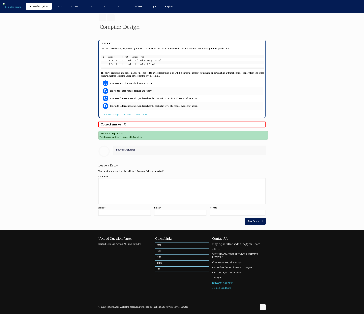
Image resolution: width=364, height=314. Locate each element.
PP (232, 283)
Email (157, 208)
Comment (103, 176)
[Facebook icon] (253, 306)
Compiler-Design (111, 114)
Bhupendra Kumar (125, 150)
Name (102, 208)
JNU (159, 257)
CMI (159, 245)
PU (158, 269)
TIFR (159, 263)
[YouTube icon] (256, 306)
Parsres (127, 114)
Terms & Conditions (221, 288)
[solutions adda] (12, 6)
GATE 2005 (141, 114)
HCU (159, 251)
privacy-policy (221, 283)
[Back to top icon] (263, 307)
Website (213, 208)
